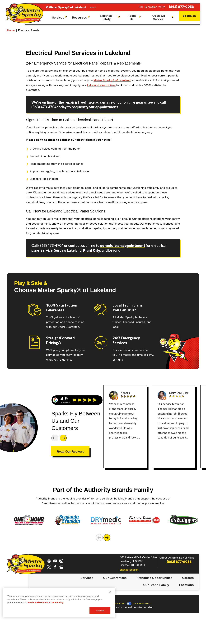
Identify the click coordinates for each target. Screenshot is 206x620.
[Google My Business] (61, 567)
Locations (186, 584)
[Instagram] (61, 561)
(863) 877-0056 (181, 7)
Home (11, 30)
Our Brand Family (156, 584)
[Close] (110, 591)
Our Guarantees (115, 578)
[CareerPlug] (49, 561)
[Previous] (55, 438)
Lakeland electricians (101, 85)
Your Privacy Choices (141, 603)
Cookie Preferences (37, 602)
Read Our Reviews (70, 451)
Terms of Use (118, 603)
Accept (100, 610)
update (92, 7)
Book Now (189, 15)
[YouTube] (55, 561)
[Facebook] (55, 567)
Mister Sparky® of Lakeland (112, 80)
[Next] (63, 438)
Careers (188, 578)
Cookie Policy (56, 602)
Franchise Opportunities (154, 578)
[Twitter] (49, 567)
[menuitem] (60, 18)
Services (86, 578)
